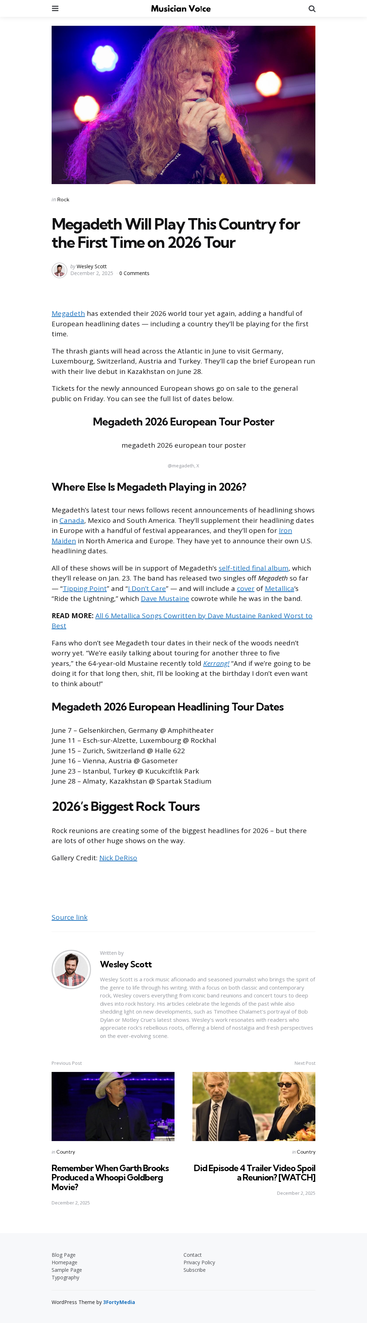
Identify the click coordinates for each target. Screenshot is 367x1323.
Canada (71, 520)
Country (65, 1152)
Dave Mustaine (165, 598)
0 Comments (134, 273)
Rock (63, 199)
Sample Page (67, 1269)
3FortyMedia (119, 1302)
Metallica (279, 588)
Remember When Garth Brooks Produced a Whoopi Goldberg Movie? (110, 1177)
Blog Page (64, 1254)
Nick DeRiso (118, 857)
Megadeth (68, 313)
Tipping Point (85, 588)
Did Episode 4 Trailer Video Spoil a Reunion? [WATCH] (254, 1173)
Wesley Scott (92, 266)
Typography (65, 1277)
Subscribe (195, 1269)
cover (245, 588)
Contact (193, 1254)
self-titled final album (254, 568)
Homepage (64, 1262)
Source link (69, 917)
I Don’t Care (147, 588)
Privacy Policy (199, 1262)
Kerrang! (216, 663)
